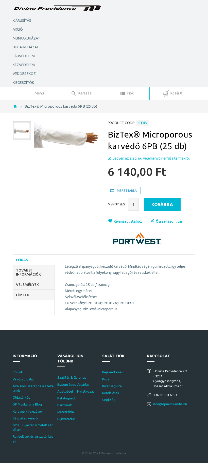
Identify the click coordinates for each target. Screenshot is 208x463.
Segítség (108, 399)
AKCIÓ (18, 29)
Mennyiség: (117, 204)
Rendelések (110, 393)
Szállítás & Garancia (71, 377)
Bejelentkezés (112, 372)
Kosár (106, 379)
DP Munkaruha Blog (27, 404)
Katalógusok (66, 398)
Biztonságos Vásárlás (73, 384)
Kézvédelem (24, 65)
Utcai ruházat (26, 47)
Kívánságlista (112, 386)
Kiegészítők (23, 83)
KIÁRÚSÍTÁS (22, 20)
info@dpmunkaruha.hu (170, 404)
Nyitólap (15, 106)
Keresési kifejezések (28, 411)
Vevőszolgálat (23, 379)
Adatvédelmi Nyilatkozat (75, 391)
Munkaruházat (26, 38)
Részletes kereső (25, 418)
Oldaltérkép (21, 397)
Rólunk (18, 372)
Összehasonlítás (169, 221)
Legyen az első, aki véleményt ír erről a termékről (151, 158)
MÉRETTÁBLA (127, 190)
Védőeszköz (24, 74)
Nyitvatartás (66, 419)
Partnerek (64, 405)
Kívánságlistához (128, 221)
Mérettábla (65, 412)
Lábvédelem (24, 56)
